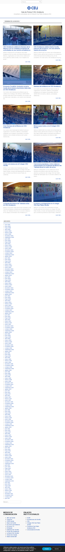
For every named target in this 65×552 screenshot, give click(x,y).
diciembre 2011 (9, 493)
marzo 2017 (8, 397)
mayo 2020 (8, 337)
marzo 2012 (8, 489)
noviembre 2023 (9, 270)
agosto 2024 (8, 256)
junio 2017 (7, 392)
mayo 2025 (8, 242)
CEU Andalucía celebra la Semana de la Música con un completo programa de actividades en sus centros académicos (16, 48)
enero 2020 (8, 343)
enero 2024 (8, 267)
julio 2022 (7, 295)
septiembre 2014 (9, 444)
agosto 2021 (8, 313)
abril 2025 (7, 243)
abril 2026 (7, 229)
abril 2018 (7, 376)
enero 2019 (8, 362)
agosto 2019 (8, 351)
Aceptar (47, 549)
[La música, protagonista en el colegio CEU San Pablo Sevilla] (47, 192)
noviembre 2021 (9, 308)
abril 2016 (7, 414)
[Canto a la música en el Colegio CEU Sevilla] (17, 152)
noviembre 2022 (9, 289)
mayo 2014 (8, 451)
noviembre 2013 (9, 460)
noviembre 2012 (9, 477)
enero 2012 (8, 492)
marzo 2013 (8, 471)
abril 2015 (7, 433)
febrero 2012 (8, 490)
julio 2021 (7, 315)
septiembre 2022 (9, 292)
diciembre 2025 (9, 235)
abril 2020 (7, 338)
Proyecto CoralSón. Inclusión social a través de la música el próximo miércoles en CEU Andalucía (17, 88)
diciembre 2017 (9, 383)
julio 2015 (7, 428)
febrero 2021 (8, 322)
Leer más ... (28, 61)
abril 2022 (7, 300)
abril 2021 (7, 319)
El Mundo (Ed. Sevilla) (13, 529)
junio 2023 (8, 278)
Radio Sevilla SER (12, 536)
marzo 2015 (8, 435)
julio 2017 (7, 390)
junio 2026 (8, 226)
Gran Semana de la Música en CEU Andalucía (15, 126)
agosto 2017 (8, 389)
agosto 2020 (8, 332)
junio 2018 (7, 373)
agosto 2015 (8, 427)
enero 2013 (8, 474)
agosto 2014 (8, 446)
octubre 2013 (8, 462)
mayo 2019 (8, 356)
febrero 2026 (8, 232)
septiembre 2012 (9, 481)
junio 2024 (8, 259)
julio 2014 (7, 447)
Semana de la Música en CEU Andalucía (47, 86)
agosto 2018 (8, 370)
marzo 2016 (8, 416)
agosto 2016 (8, 408)
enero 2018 (8, 381)
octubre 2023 (8, 272)
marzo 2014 (8, 454)
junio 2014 (7, 449)
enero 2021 (8, 324)
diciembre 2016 (9, 402)
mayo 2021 (8, 318)
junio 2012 (7, 484)
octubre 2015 (8, 424)
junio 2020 (8, 335)
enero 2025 (8, 248)
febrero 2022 (8, 303)
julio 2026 (7, 224)
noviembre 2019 (9, 346)
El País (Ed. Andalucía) (13, 531)
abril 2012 (7, 487)
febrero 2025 (8, 246)
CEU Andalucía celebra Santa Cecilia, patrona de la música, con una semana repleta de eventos (47, 48)
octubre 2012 (8, 479)
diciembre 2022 (9, 288)
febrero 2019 (8, 360)
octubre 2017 (8, 386)
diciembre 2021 (9, 307)
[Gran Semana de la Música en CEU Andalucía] (17, 114)
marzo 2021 (8, 321)
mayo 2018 (8, 375)
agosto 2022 (8, 294)
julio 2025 (7, 239)
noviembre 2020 (9, 327)
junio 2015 (7, 430)
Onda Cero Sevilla (12, 535)
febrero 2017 (8, 398)
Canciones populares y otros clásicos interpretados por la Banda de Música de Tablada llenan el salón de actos (48, 165)
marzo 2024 (8, 264)
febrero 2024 (8, 265)
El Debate (9, 528)
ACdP (28, 518)
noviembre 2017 (9, 384)
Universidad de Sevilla (33, 529)
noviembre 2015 (9, 422)
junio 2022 (8, 297)
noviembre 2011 (9, 495)
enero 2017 (8, 400)
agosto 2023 (8, 275)
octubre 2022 (8, 291)
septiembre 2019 (9, 349)
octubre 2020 (8, 329)
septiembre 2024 (9, 254)
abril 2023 (7, 281)
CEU (28, 521)
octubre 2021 (8, 310)
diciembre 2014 (9, 439)
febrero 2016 (8, 417)
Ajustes (57, 549)
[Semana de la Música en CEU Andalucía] (47, 75)
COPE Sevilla (10, 521)
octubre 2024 (8, 253)
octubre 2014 (8, 443)
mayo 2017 (8, 394)
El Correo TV (10, 526)
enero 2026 (8, 234)
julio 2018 (7, 371)
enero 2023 (8, 286)
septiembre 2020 (9, 330)
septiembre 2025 (9, 237)
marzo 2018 (8, 378)
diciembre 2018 (9, 364)
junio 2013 (7, 466)
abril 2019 (7, 357)
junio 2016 (7, 411)
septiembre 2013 (9, 463)
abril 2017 (7, 395)
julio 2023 (7, 277)
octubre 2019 (8, 348)
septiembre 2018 (9, 368)
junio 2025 (8, 240)
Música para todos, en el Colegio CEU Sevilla (47, 126)
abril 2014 (7, 452)
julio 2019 (7, 353)
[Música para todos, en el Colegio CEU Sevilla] (47, 114)
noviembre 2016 (9, 403)
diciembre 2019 (9, 345)
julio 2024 (7, 258)
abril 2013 (7, 470)
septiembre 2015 (9, 425)
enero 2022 (8, 305)
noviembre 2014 (9, 441)
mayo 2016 (8, 413)
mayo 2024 (8, 261)
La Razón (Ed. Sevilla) (13, 533)
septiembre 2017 (9, 387)
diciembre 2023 (9, 269)
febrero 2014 (8, 455)
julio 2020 (7, 334)
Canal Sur (9, 519)
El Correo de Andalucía (13, 524)
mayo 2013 (8, 468)
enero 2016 (8, 419)
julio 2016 (7, 409)
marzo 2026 (8, 231)
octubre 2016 (8, 405)
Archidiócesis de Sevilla (33, 519)
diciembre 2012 (9, 476)
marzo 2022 (8, 302)
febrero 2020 (8, 341)
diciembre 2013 (9, 458)
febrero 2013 (8, 473)
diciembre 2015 (9, 421)
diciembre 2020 (9, 326)
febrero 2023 (8, 284)
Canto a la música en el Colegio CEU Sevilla (15, 164)
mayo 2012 (8, 485)
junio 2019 (7, 354)
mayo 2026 (8, 227)
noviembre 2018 (9, 365)
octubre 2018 (8, 367)
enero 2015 (8, 438)
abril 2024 (7, 262)
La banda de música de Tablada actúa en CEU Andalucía (16, 204)
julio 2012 (7, 482)
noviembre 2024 (9, 251)
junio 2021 (7, 316)
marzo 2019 (8, 359)
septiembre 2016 (9, 406)
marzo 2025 (8, 245)
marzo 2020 (8, 340)
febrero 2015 (8, 436)
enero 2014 (8, 457)
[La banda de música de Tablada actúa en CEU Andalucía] (17, 192)
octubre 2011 (8, 496)
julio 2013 (7, 465)
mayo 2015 (8, 432)
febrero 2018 (8, 379)
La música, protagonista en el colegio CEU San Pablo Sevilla (46, 204)
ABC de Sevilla (11, 518)
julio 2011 (7, 498)
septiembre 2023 (9, 273)
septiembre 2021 (9, 311)
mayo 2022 (8, 299)
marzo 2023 (8, 283)
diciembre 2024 (9, 250)
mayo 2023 (8, 280)
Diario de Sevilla (11, 523)
